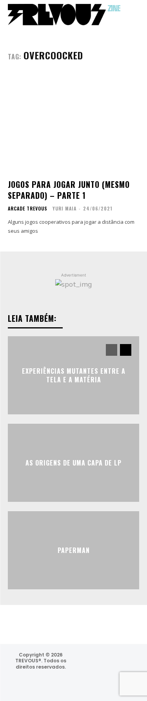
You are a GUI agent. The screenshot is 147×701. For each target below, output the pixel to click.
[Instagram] (84, 662)
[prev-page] (111, 350)
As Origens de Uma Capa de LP (73, 462)
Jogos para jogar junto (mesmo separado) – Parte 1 (69, 189)
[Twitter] (126, 662)
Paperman (74, 550)
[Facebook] (106, 662)
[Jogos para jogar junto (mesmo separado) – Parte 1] (73, 123)
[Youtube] (110, 682)
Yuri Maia (64, 208)
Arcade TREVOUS (27, 208)
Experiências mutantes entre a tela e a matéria (73, 375)
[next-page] (125, 350)
